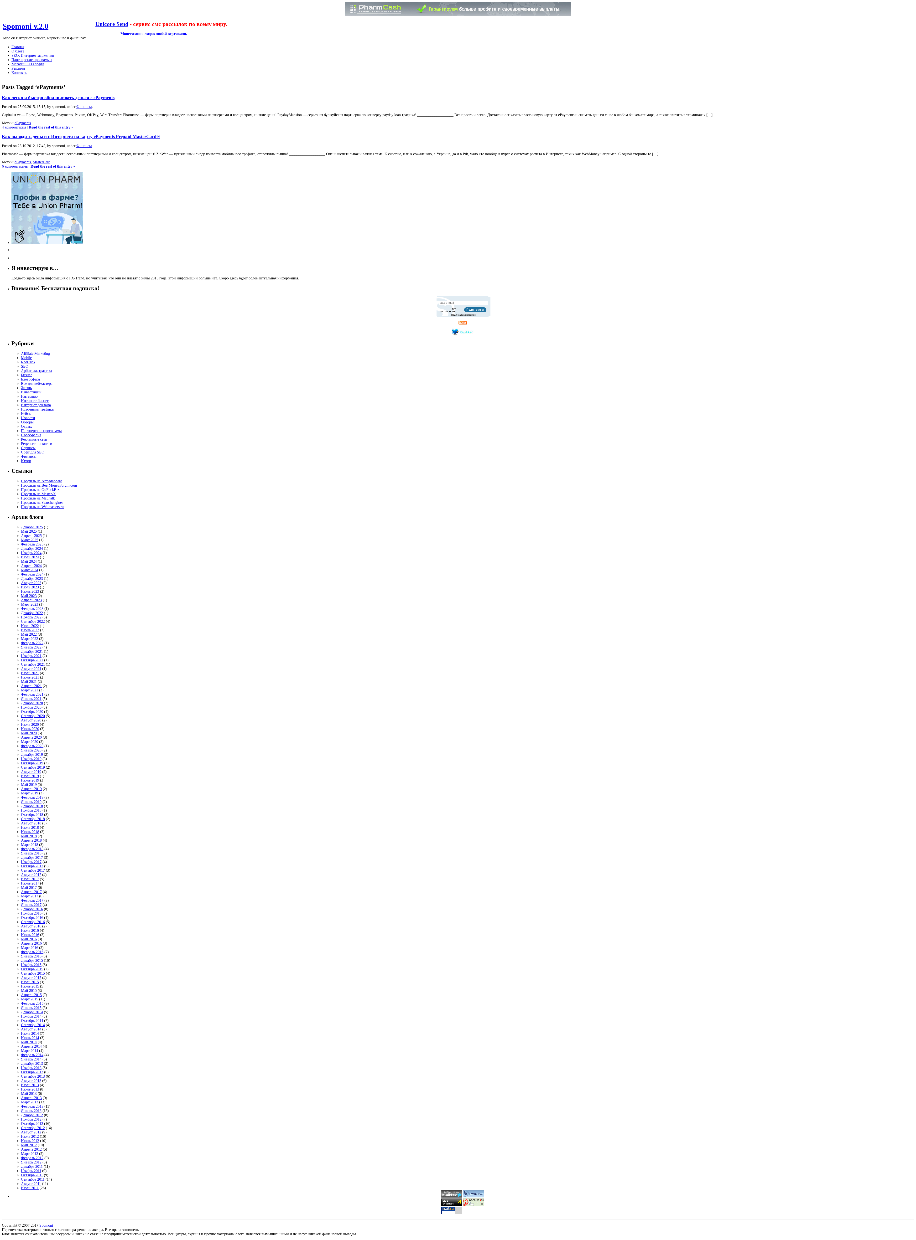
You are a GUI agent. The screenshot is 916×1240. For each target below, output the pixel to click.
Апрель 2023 (31, 600)
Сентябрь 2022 (33, 621)
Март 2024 (29, 570)
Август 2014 (31, 1029)
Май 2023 (29, 596)
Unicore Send (111, 24)
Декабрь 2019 (32, 754)
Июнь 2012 (30, 1141)
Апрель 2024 (31, 566)
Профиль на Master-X (38, 494)
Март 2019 (29, 793)
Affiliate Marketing (35, 353)
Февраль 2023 (32, 609)
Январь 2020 (31, 750)
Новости (28, 418)
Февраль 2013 (32, 1106)
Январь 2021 (31, 699)
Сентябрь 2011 (33, 1179)
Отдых (26, 426)
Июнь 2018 (30, 832)
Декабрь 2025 (32, 527)
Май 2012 (29, 1145)
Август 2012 (31, 1132)
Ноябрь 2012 (31, 1119)
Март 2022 (29, 639)
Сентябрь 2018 (33, 819)
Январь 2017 (31, 905)
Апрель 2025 (31, 536)
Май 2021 (29, 681)
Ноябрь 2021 (31, 656)
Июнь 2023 (30, 591)
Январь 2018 (31, 853)
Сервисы (28, 448)
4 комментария (14, 127)
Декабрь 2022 (32, 613)
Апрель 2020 (31, 737)
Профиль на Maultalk (38, 498)
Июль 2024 (30, 557)
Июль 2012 (30, 1136)
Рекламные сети (34, 439)
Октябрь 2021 (32, 660)
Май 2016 (29, 939)
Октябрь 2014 (32, 1021)
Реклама (18, 68)
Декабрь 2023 (32, 578)
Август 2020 (31, 720)
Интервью (29, 396)
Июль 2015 (30, 982)
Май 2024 (29, 561)
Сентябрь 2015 (33, 973)
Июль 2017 (30, 879)
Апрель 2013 (31, 1098)
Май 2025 (29, 531)
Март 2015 (29, 999)
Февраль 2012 (32, 1158)
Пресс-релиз (31, 435)
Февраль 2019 (32, 797)
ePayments (23, 123)
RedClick (28, 362)
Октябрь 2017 (32, 866)
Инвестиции (31, 392)
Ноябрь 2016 (31, 913)
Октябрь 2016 (32, 918)
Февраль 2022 (32, 643)
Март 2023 (29, 604)
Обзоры (27, 422)
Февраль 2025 (32, 544)
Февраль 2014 (32, 1055)
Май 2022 (29, 634)
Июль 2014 (30, 1033)
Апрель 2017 (31, 892)
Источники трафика (37, 409)
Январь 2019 (31, 802)
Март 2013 (29, 1102)
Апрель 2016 (31, 943)
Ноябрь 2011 (31, 1171)
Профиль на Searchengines (42, 502)
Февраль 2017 (32, 900)
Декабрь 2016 (32, 909)
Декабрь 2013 (32, 1063)
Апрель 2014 (31, 1046)
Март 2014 (29, 1051)
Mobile (26, 358)
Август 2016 (31, 926)
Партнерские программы (31, 60)
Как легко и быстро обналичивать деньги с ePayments (58, 97)
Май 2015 (29, 990)
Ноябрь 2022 (31, 617)
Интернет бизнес (35, 401)
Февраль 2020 (32, 746)
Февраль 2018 (32, 849)
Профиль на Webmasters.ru (42, 507)
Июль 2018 (30, 827)
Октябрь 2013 (32, 1072)
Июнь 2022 (30, 630)
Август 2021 (31, 669)
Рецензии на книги (36, 444)
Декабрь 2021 (32, 651)
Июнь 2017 (30, 883)
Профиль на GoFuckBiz (40, 490)
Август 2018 (31, 823)
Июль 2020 (30, 724)
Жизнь (26, 388)
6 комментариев (15, 166)
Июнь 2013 (30, 1089)
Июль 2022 (30, 626)
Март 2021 (29, 690)
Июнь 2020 (30, 729)
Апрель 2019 (31, 789)
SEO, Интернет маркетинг (33, 55)
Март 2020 (29, 742)
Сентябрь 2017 (33, 870)
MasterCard (41, 162)
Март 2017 (29, 896)
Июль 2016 (30, 930)
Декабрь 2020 (32, 703)
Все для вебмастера (36, 383)
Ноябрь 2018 (31, 810)
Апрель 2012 (31, 1149)
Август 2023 (31, 583)
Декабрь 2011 (32, 1166)
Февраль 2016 (32, 952)
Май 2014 (29, 1042)
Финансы (84, 107)
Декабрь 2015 (32, 960)
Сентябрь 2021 (33, 664)
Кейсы (26, 414)
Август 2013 (31, 1081)
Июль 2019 (30, 776)
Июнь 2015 (30, 986)
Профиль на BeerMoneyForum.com (49, 485)
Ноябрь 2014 (31, 1016)
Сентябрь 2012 (33, 1128)
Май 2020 (29, 733)
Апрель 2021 (31, 686)
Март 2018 (29, 845)
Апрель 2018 (31, 840)
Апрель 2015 (31, 995)
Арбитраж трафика (36, 371)
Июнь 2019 (30, 780)
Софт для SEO (32, 452)
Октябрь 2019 (32, 763)
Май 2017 (29, 887)
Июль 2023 (30, 587)
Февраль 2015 (32, 1003)
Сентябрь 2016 (33, 922)
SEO (24, 366)
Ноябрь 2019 (31, 759)
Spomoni (46, 1225)
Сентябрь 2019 (33, 767)
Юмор (26, 461)
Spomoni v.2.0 (25, 26)
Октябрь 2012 (32, 1124)
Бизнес (26, 375)
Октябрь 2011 (32, 1175)
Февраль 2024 (32, 574)
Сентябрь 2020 (33, 716)
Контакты (19, 73)
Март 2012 (29, 1154)
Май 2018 (29, 836)
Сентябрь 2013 (33, 1076)
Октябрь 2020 (32, 712)
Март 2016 (29, 948)
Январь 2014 (31, 1059)
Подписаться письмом (463, 315)
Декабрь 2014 (32, 1012)
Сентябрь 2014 (33, 1025)
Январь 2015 (31, 1008)
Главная (17, 47)
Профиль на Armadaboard (41, 481)
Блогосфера (30, 379)
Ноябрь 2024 (31, 553)
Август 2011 (31, 1184)
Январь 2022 (31, 647)
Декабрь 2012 (32, 1115)
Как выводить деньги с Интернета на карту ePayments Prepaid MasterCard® (81, 136)
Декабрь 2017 (32, 857)
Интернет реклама (36, 405)
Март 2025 (29, 540)
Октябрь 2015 (32, 969)
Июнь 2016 (30, 935)
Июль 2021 (30, 673)
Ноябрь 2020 (31, 707)
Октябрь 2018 (32, 815)
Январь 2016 (31, 956)
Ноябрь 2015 (31, 965)
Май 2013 (29, 1093)
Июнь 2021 (30, 677)
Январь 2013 (31, 1111)
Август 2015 (31, 978)
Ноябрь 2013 (31, 1068)
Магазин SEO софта (27, 64)
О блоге (17, 51)
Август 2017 (31, 875)
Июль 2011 (30, 1188)
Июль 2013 (30, 1085)
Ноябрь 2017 (31, 862)
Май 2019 (29, 784)
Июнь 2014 (30, 1038)
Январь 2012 (31, 1162)
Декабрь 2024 (32, 548)
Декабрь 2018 (32, 806)
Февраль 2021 (32, 694)
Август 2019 (31, 772)
